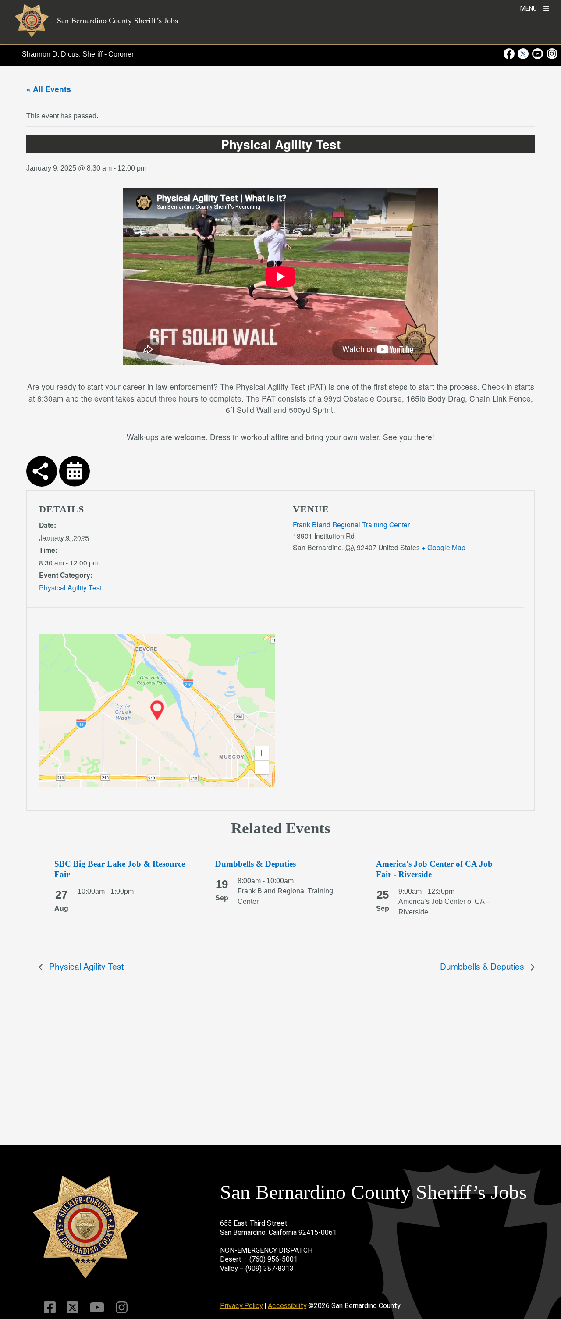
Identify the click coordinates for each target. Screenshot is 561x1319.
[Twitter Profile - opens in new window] (523, 53)
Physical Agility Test (70, 587)
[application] (157, 710)
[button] (262, 753)
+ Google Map (443, 547)
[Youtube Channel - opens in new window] (537, 53)
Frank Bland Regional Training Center (351, 524)
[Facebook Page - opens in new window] (510, 53)
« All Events (48, 88)
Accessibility (287, 1305)
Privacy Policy (241, 1305)
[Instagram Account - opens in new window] (551, 53)
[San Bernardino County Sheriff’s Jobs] (85, 1227)
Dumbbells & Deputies (483, 966)
